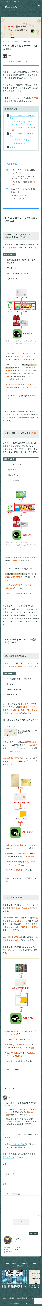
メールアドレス (9, 1174)
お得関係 (27, 41)
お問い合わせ (8, 1157)
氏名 (4, 1164)
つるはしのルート (19, 143)
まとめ (12, 147)
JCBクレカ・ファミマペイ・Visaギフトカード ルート (23, 178)
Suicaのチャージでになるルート (23, 190)
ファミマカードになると (23, 183)
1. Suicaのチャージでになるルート (23, 171)
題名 (4, 1184)
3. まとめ (14, 203)
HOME (4, 1298)
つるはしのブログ (13, 6)
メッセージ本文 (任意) (11, 1194)
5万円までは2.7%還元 (20, 140)
